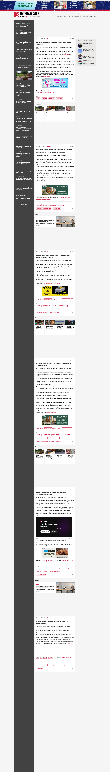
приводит (66, 54)
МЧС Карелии (52, 205)
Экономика (63, 16)
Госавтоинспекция (62, 305)
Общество (70, 16)
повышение (59, 98)
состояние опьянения (42, 312)
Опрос (38, 98)
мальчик (45, 571)
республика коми (56, 434)
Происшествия (84, 16)
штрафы (58, 309)
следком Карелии (63, 665)
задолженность (59, 441)
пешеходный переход (55, 571)
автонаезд (66, 568)
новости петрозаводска (55, 568)
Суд (37, 438)
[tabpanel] (39, 114)
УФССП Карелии (64, 438)
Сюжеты (76, 16)
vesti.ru (69, 643)
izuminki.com (46, 76)
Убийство (39, 665)
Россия (49, 38)
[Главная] (16, 16)
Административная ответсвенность (45, 441)
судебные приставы (53, 438)
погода (45, 205)
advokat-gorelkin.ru (51, 412)
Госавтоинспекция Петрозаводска (52, 283)
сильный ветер (57, 208)
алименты (43, 438)
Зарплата (44, 98)
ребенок (39, 571)
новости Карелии (52, 665)
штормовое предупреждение (44, 208)
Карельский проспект (42, 568)
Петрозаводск (46, 305)
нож (45, 665)
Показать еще (24, 204)
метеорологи (61, 205)
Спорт (91, 16)
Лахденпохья (46, 434)
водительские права (55, 312)
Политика (56, 16)
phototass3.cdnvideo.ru (48, 183)
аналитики (51, 98)
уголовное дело (66, 434)
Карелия (39, 205)
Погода (49, 146)
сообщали (48, 501)
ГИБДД (54, 305)
